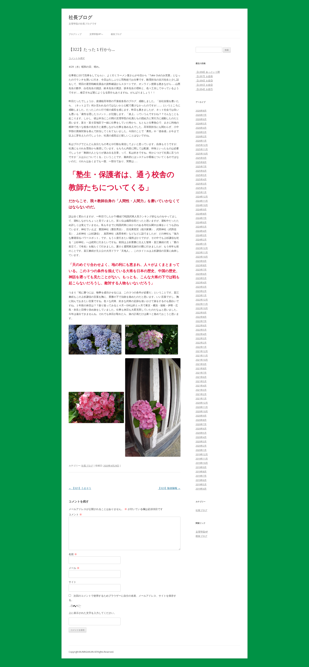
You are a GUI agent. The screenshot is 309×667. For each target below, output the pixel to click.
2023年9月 (201, 261)
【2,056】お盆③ (204, 80)
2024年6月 (201, 222)
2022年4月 (201, 334)
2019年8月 (201, 471)
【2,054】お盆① (204, 89)
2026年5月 (201, 123)
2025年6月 (201, 170)
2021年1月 (201, 398)
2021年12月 (202, 351)
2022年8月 (201, 316)
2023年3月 (201, 286)
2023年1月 (201, 295)
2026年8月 (201, 110)
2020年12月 (202, 402)
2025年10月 (202, 153)
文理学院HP (202, 531)
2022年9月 (201, 312)
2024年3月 (201, 235)
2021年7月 (201, 372)
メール (74, 568)
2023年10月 (202, 256)
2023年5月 (201, 278)
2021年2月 (201, 394)
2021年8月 (201, 368)
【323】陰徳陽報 (169, 488)
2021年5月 (201, 381)
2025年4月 (201, 179)
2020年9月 (201, 415)
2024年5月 (201, 226)
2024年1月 (201, 243)
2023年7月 (201, 269)
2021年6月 (201, 377)
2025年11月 (202, 149)
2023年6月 (201, 274)
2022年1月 (201, 347)
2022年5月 (201, 329)
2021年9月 (201, 364)
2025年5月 (201, 175)
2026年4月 (201, 127)
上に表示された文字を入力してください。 (92, 613)
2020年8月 (201, 420)
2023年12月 (202, 248)
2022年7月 (201, 321)
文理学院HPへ (96, 34)
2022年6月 (201, 325)
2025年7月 (201, 166)
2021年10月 (202, 359)
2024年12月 (202, 196)
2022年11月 (202, 304)
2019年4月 (201, 488)
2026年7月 (201, 115)
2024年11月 (202, 200)
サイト (72, 582)
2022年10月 (202, 308)
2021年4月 (201, 385)
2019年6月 (201, 480)
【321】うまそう (80, 488)
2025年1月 (201, 192)
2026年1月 (201, 140)
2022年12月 (202, 299)
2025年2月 (201, 188)
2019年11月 (202, 458)
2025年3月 (201, 183)
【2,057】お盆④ (204, 76)
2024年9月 (201, 209)
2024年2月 (201, 239)
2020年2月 (201, 445)
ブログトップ (75, 34)
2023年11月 (202, 252)
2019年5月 (201, 484)
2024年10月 (202, 205)
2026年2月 (201, 136)
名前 (73, 554)
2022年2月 (201, 342)
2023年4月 (201, 282)
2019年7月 (201, 475)
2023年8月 (201, 265)
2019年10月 (202, 463)
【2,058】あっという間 (208, 72)
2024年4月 (201, 231)
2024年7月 (201, 218)
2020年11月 (202, 407)
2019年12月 (202, 454)
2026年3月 (201, 132)
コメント (75, 514)
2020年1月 (201, 450)
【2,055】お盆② (204, 84)
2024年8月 (201, 213)
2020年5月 (201, 432)
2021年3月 (201, 390)
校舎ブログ (116, 34)
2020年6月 (201, 428)
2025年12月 (202, 145)
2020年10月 (202, 411)
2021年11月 (202, 355)
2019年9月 (201, 467)
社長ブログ (80, 17)
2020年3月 (201, 441)
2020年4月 (201, 437)
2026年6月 (201, 119)
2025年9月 (201, 158)
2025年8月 (201, 162)
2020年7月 (201, 424)
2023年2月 (201, 291)
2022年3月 (201, 338)
